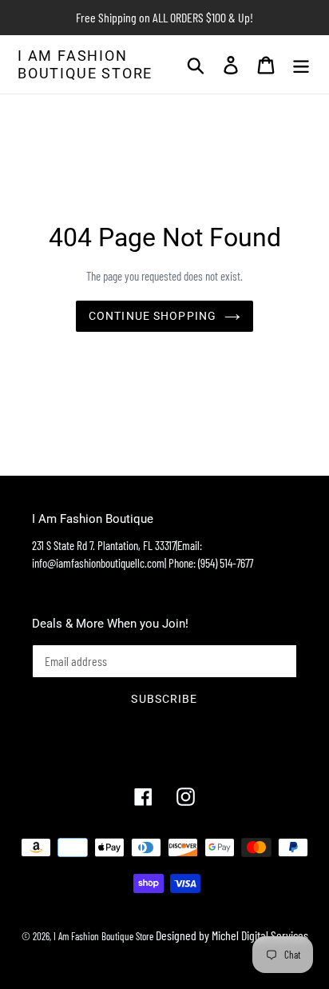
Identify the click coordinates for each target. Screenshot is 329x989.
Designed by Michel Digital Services (232, 935)
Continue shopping (152, 315)
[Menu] (301, 64)
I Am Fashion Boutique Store (85, 64)
